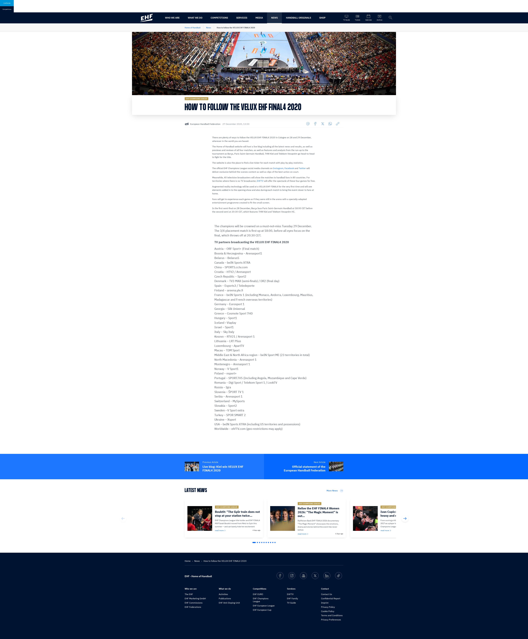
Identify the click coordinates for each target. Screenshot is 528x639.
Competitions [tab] (7, 9)
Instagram (278, 168)
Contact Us (326, 594)
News (274, 17)
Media (259, 17)
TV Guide (291, 602)
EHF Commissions (194, 602)
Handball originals (298, 17)
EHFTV (260, 181)
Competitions (219, 17)
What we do (195, 17)
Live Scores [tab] (6, 3)
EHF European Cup (262, 609)
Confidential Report (330, 598)
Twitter (302, 168)
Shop (322, 17)
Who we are (172, 17)
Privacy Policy (328, 607)
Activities (223, 594)
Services (241, 17)
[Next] (405, 518)
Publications (225, 598)
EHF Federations (193, 607)
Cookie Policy (327, 611)
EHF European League (264, 605)
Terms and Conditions (332, 615)
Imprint (324, 602)
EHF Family (292, 598)
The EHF (189, 594)
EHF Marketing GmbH (195, 598)
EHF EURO (258, 594)
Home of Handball (192, 27)
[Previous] (123, 518)
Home (188, 561)
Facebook (289, 168)
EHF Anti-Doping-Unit (229, 602)
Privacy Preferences (331, 619)
